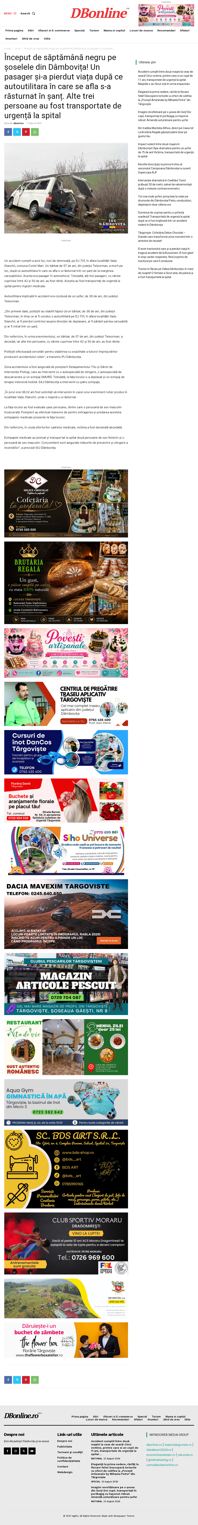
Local (17, 48)
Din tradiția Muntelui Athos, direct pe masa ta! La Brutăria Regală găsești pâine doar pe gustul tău (165, 132)
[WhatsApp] (35, 132)
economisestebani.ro (160, 1455)
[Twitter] (17, 132)
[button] (28, 13)
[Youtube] (31, 1451)
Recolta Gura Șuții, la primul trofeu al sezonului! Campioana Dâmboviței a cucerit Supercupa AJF (164, 168)
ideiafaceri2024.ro (158, 1450)
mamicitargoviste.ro (178, 1445)
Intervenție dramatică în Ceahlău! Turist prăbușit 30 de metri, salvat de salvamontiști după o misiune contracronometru (165, 184)
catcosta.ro (185, 1455)
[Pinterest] (26, 132)
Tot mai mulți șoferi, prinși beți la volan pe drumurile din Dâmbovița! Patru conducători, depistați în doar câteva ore (165, 200)
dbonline (18, 123)
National (96, 1458)
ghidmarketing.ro (160, 1460)
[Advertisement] (66, 248)
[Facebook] (8, 132)
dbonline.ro (154, 1445)
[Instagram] (15, 1451)
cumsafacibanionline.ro (162, 1465)
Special (95, 1481)
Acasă (7, 48)
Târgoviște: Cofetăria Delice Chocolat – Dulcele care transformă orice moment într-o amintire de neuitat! (165, 236)
